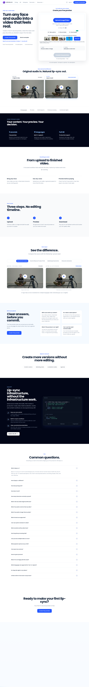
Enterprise (25, 2)
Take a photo (52, 32)
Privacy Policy (46, 42)
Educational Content (22, 261)
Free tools (32, 2)
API (20, 2)
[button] (62, 22)
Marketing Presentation (53, 261)
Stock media (74, 32)
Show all (77, 38)
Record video (63, 32)
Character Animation (67, 261)
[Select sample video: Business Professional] (62, 38)
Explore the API (12, 434)
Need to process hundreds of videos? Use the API (15, 41)
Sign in (70, 2)
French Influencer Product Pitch (37, 261)
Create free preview (80, 2)
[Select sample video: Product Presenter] (54, 38)
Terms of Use (56, 41)
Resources (39, 2)
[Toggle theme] (67, 2)
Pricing (16, 2)
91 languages (24, 110)
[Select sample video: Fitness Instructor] (47, 38)
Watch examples (24, 37)
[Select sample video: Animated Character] (69, 38)
